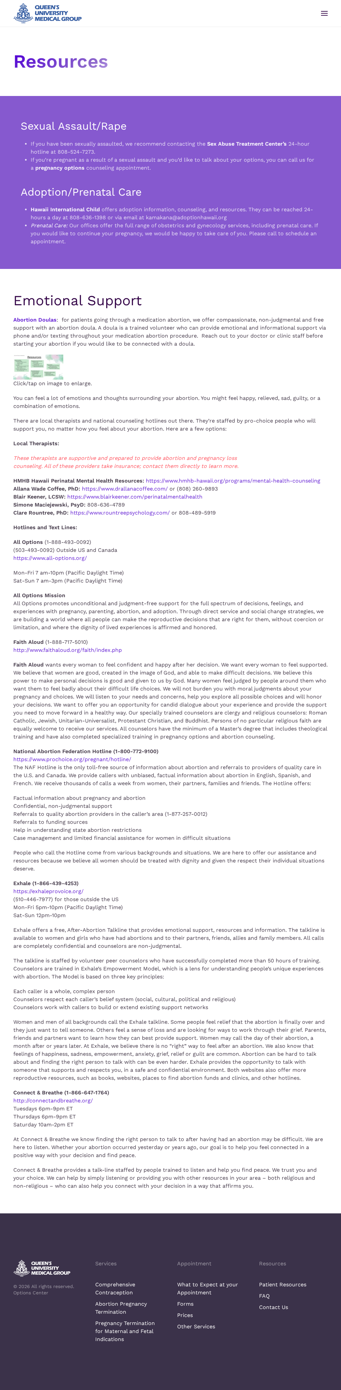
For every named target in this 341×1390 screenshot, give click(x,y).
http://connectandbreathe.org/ (53, 1100)
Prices (185, 1315)
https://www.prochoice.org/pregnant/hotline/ (72, 759)
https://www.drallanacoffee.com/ (125, 489)
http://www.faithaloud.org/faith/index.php (67, 650)
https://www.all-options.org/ (50, 558)
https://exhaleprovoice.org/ (48, 891)
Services (106, 1263)
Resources (272, 1263)
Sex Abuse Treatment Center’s (247, 144)
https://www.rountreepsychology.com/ (120, 513)
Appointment (194, 1263)
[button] (324, 13)
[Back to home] (47, 13)
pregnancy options (60, 168)
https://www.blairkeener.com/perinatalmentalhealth (134, 497)
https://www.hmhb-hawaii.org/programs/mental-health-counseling (233, 481)
